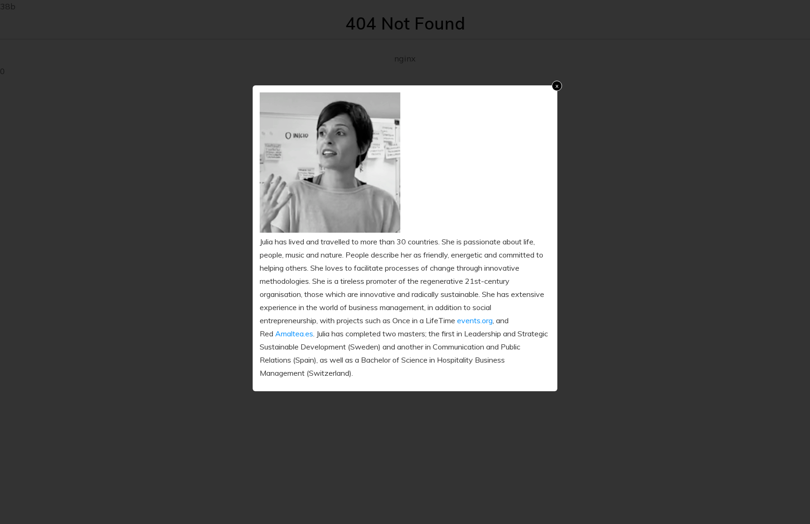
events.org (475, 320)
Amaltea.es (294, 333)
